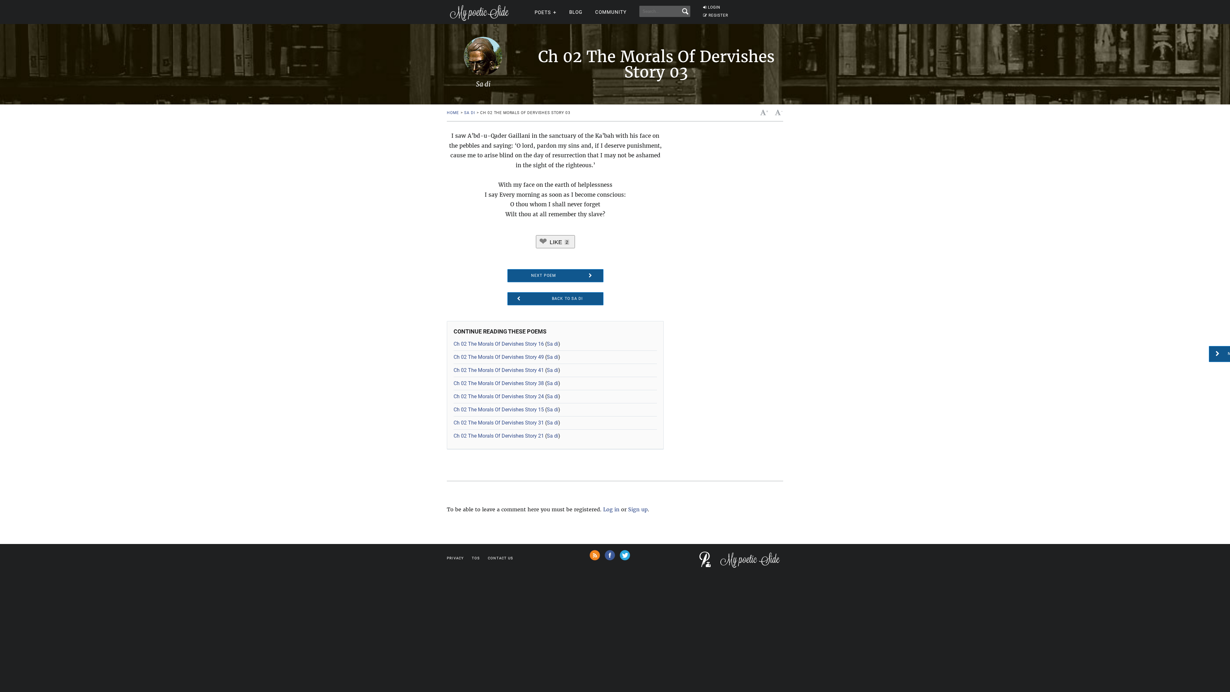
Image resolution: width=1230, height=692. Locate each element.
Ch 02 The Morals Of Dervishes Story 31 (499, 423)
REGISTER (718, 15)
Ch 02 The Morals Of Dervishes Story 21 (499, 436)
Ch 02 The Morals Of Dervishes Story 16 (499, 344)
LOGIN (714, 7)
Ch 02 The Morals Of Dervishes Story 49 (499, 357)
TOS (476, 558)
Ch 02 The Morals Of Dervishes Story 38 (499, 383)
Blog (575, 12)
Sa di (469, 113)
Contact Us (500, 558)
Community (611, 12)
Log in (611, 509)
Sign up (638, 509)
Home (453, 113)
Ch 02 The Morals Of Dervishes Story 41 (499, 370)
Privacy (455, 558)
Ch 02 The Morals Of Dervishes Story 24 (499, 396)
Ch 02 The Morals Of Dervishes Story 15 (499, 410)
